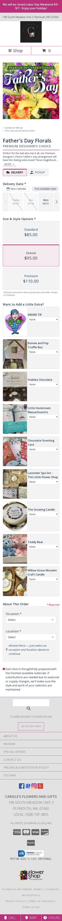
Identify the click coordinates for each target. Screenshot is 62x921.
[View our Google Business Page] (28, 788)
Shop (18, 50)
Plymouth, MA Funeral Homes (22, 889)
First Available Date (45, 188)
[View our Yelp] (40, 788)
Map (32, 917)
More (7, 164)
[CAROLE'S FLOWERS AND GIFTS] (31, 41)
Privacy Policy (15, 901)
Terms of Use (31, 907)
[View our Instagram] (34, 788)
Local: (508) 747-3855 (31, 814)
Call (11, 917)
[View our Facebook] (21, 788)
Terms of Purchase (41, 901)
